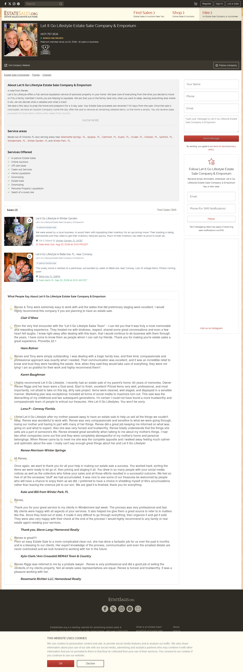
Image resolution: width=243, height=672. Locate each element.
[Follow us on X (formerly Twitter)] (9, 3)
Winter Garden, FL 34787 (69, 240)
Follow (211, 219)
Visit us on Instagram (211, 328)
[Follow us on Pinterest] (18, 3)
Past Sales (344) (166, 209)
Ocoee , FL (136, 137)
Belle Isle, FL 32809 (49, 276)
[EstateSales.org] (21, 14)
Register (206, 3)
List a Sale (233, 3)
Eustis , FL (123, 137)
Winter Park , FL (61, 140)
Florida (36, 75)
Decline (90, 663)
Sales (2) (12, 210)
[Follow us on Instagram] (14, 3)
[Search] (61, 3)
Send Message (211, 138)
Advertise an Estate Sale (149, 631)
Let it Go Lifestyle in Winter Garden (56, 218)
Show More (90, 120)
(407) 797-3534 (49, 34)
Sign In (219, 3)
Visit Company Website (19, 65)
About (176, 627)
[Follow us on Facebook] (5, 3)
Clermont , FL (109, 137)
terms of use (219, 146)
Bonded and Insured (52, 38)
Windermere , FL (17, 140)
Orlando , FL (151, 137)
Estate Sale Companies (16, 75)
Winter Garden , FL (37, 140)
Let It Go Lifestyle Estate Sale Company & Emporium (60, 222)
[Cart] (195, 3)
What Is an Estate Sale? (149, 627)
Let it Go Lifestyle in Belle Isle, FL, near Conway (64, 254)
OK (60, 663)
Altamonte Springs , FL (73, 137)
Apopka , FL (93, 137)
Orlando (46, 75)
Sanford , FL (165, 137)
